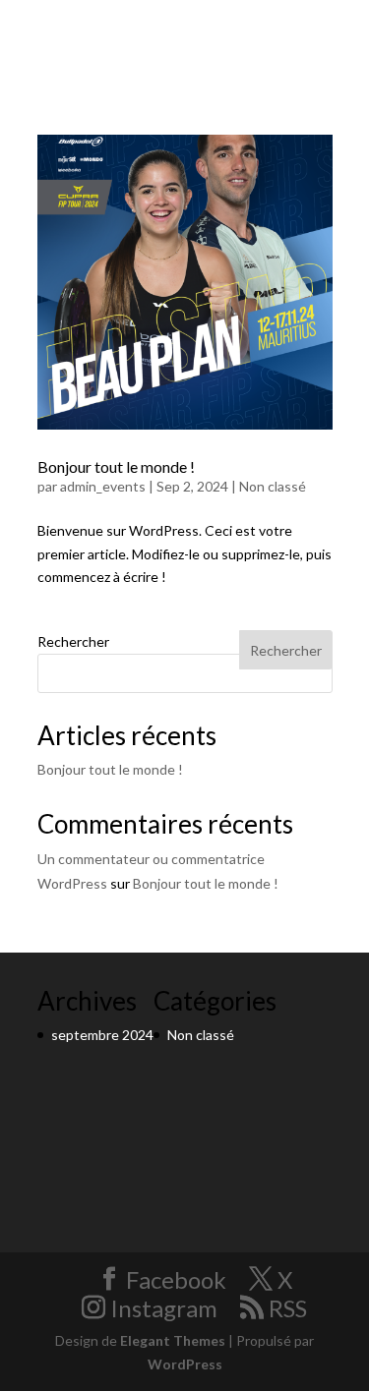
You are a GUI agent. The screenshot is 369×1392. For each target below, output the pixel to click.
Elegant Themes (172, 1340)
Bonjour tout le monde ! (116, 466)
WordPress (185, 1364)
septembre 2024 (102, 1034)
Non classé (272, 486)
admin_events (103, 486)
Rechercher (73, 641)
